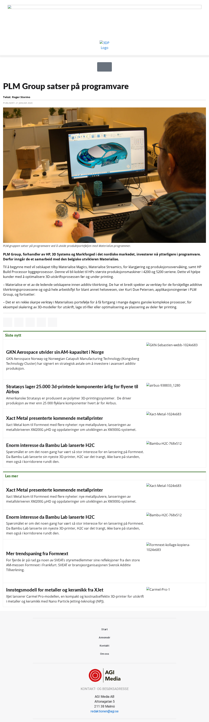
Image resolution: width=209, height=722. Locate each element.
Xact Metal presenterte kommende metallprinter (104, 423)
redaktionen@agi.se (105, 711)
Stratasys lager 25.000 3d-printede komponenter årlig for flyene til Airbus (104, 394)
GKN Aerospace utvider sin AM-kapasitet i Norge (104, 359)
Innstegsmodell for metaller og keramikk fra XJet (104, 595)
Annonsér (104, 637)
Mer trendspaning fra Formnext (104, 561)
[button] (104, 56)
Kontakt (104, 645)
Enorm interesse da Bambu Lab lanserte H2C (104, 453)
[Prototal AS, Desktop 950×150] (104, 8)
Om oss (104, 653)
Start (104, 629)
